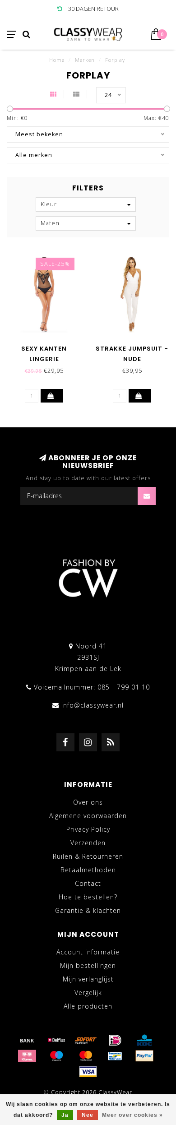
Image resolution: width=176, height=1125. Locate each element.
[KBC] (144, 1040)
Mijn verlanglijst (88, 979)
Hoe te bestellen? (88, 897)
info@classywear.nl (92, 705)
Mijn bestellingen (88, 965)
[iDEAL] (115, 1040)
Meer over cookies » (132, 1115)
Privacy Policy (88, 829)
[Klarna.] (27, 1056)
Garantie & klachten (88, 910)
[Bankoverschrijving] (27, 1040)
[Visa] (88, 1072)
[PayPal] (144, 1056)
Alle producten (88, 1006)
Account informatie (88, 952)
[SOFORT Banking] (85, 1040)
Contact (88, 883)
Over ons (88, 802)
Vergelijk (88, 992)
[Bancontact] (115, 1056)
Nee (87, 1115)
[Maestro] (56, 1056)
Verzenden (88, 842)
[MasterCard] (85, 1056)
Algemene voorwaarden (88, 815)
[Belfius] (56, 1040)
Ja (65, 1115)
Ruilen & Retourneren (88, 856)
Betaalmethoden (88, 870)
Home (57, 59)
